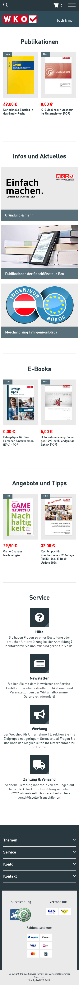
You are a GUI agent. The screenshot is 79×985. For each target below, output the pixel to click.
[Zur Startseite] (20, 19)
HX (48, 980)
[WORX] (40, 980)
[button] (57, 5)
